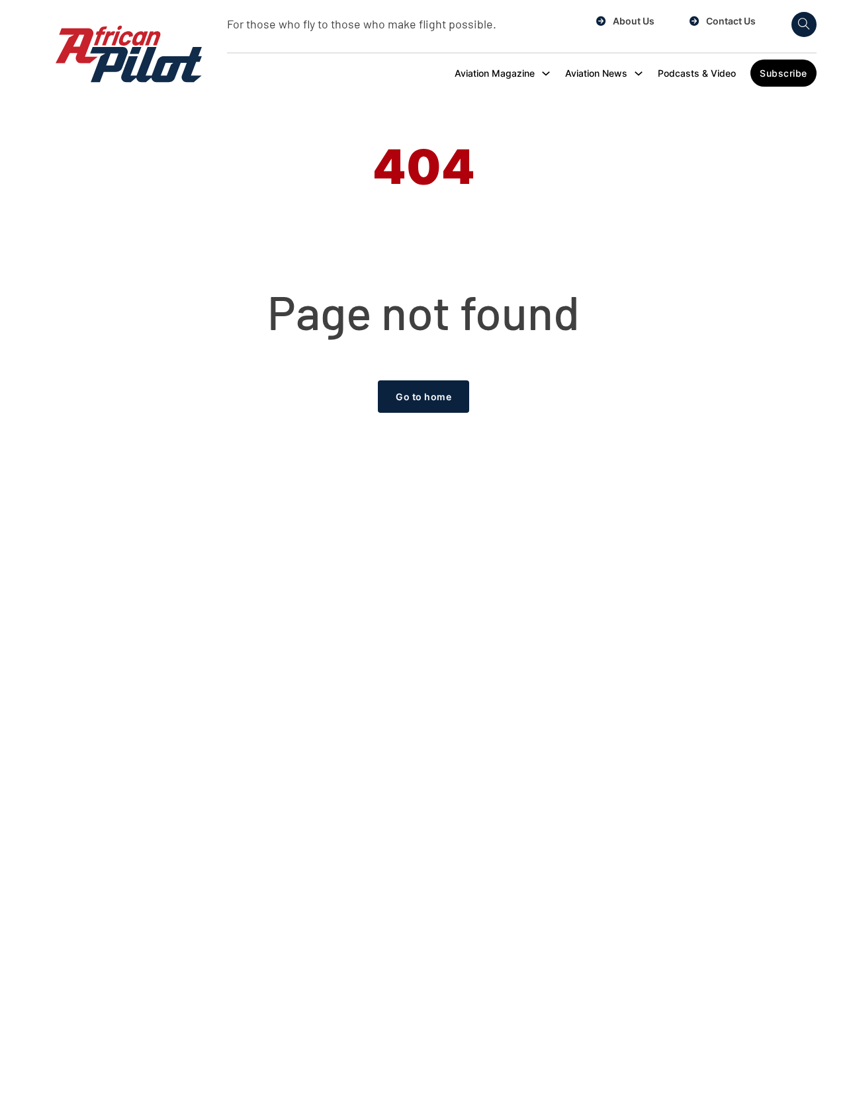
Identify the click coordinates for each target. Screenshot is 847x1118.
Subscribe (783, 73)
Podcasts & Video (697, 73)
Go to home (423, 396)
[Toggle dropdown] (546, 73)
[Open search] (804, 24)
